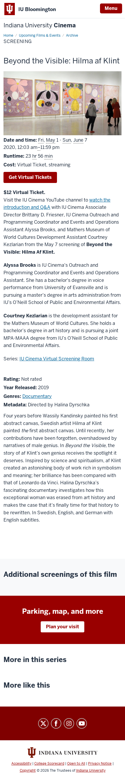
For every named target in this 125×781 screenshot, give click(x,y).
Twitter (43, 723)
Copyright (28, 770)
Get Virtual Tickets (30, 177)
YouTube (81, 723)
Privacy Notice (100, 763)
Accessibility (21, 763)
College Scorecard (49, 763)
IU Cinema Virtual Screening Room (56, 359)
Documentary (37, 396)
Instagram (69, 723)
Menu (111, 8)
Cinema (39, 25)
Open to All (76, 763)
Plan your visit (62, 627)
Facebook (56, 723)
